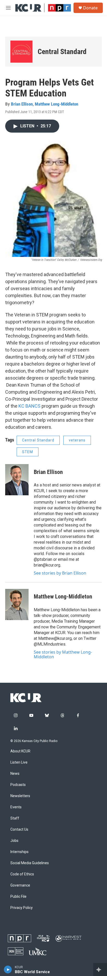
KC (21, 406)
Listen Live (19, 762)
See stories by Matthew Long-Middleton (63, 654)
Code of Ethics (22, 874)
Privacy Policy (21, 908)
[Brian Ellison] (17, 479)
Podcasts (18, 785)
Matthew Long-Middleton (56, 104)
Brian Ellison (22, 104)
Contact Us (19, 829)
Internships (19, 852)
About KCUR (20, 751)
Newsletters (20, 796)
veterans (77, 440)
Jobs (14, 841)
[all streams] (100, 969)
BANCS (33, 406)
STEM (27, 452)
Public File (18, 897)
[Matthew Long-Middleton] (17, 604)
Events (16, 807)
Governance (20, 885)
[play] (8, 969)
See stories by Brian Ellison (60, 573)
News (14, 774)
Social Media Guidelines (29, 863)
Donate (90, 7)
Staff (14, 818)
